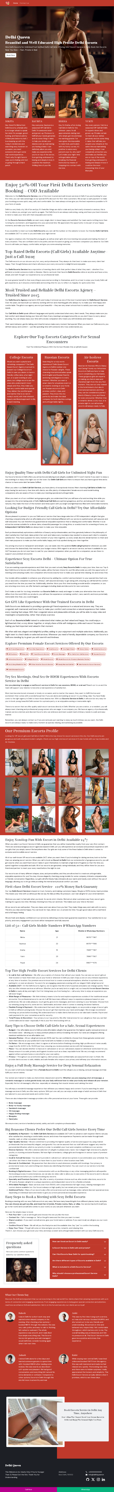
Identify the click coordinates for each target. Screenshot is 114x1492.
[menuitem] (15, 3)
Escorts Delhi (49, 591)
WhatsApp (85, 1489)
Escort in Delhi (59, 860)
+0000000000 (95, 1472)
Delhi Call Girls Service (44, 1134)
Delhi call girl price (80, 546)
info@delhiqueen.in (96, 1474)
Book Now (11, 55)
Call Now (28, 1489)
